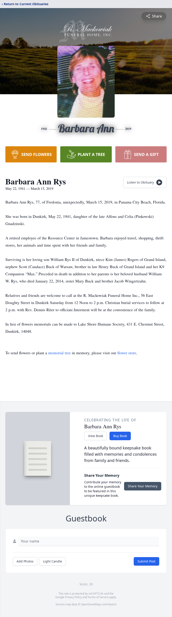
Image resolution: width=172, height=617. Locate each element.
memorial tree (59, 352)
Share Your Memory (142, 486)
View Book (95, 436)
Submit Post (146, 561)
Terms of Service (98, 597)
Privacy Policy (73, 597)
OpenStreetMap (91, 604)
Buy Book (120, 436)
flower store (126, 352)
